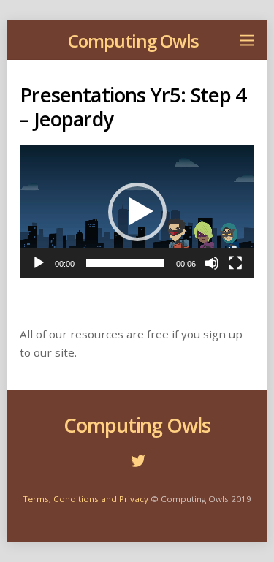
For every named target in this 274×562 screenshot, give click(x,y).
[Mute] (212, 263)
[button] (137, 212)
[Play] (38, 263)
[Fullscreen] (235, 263)
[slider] (125, 263)
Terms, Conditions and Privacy (85, 498)
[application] (137, 211)
